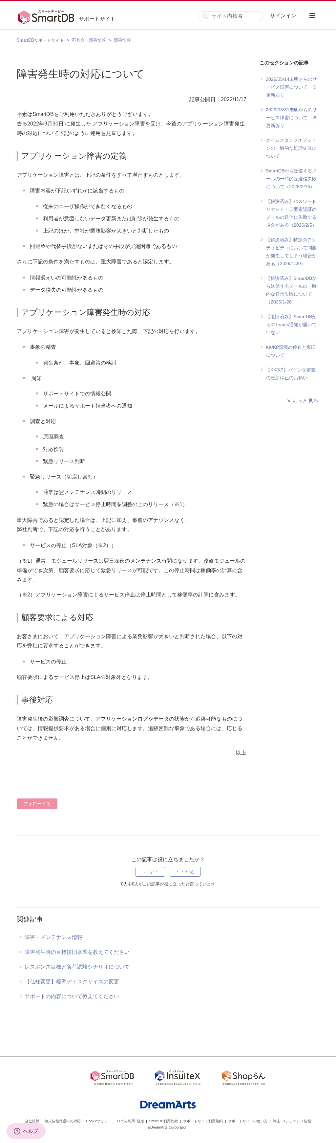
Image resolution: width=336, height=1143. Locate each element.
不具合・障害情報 (89, 40)
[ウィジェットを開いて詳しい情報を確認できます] (26, 1131)
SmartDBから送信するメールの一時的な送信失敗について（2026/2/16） (291, 178)
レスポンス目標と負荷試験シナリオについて (77, 967)
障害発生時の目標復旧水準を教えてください (77, 952)
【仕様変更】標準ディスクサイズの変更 (72, 981)
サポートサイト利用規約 (203, 1121)
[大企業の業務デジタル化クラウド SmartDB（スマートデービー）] (112, 1079)
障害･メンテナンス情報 (292, 1121)
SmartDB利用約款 (163, 1121)
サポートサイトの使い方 (248, 1121)
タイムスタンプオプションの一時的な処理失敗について (291, 148)
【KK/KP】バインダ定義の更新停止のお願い (291, 373)
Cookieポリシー (99, 1121)
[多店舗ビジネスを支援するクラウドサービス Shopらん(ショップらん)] (243, 1079)
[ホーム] (48, 16)
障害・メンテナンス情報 (53, 937)
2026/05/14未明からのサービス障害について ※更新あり (291, 87)
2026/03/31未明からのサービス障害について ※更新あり (291, 117)
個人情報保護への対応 (63, 1121)
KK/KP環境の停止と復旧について (291, 351)
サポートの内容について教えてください (72, 996)
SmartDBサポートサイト (40, 40)
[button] (312, 15)
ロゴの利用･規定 (130, 1121)
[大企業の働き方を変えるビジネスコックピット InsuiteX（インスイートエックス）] (178, 1079)
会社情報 (32, 1121)
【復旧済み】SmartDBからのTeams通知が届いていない (291, 324)
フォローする (37, 803)
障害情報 (122, 40)
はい (153, 871)
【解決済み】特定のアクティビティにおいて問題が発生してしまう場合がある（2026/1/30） (291, 251)
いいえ (188, 871)
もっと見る (305, 401)
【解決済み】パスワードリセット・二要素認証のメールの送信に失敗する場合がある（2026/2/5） (291, 213)
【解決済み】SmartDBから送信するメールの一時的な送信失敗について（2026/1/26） (291, 290)
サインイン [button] (283, 15)
